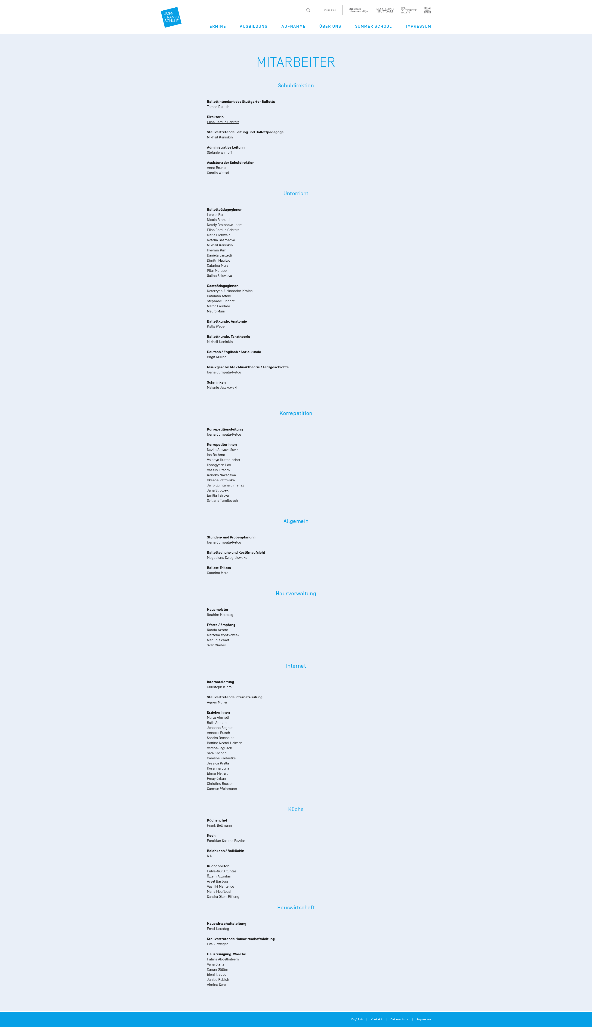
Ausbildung (254, 26)
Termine (216, 26)
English (330, 10)
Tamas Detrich (218, 107)
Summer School (373, 26)
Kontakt (376, 1019)
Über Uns (330, 26)
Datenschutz (399, 1019)
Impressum (418, 26)
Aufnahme (293, 26)
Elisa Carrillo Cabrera (223, 122)
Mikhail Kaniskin (220, 137)
